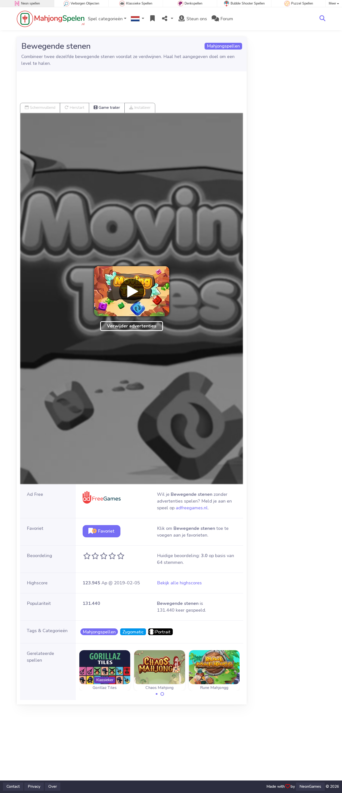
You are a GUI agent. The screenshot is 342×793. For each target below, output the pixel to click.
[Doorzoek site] (322, 19)
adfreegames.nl (192, 508)
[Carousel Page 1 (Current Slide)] (156, 694)
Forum (226, 19)
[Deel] (167, 19)
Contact (13, 786)
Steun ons (196, 19)
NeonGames (310, 786)
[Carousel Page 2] (162, 694)
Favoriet (105, 531)
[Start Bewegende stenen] (131, 291)
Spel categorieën (105, 19)
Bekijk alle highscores (179, 583)
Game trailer (109, 107)
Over (52, 786)
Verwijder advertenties (131, 326)
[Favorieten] (152, 19)
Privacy (34, 786)
